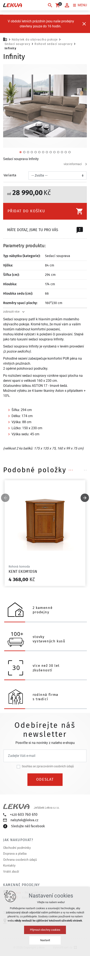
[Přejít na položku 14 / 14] (69, 152)
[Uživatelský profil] (67, 5)
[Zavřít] (84, 24)
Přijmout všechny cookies (45, 929)
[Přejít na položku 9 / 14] (50, 152)
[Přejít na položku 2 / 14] (24, 152)
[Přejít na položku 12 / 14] (61, 152)
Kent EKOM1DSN (23, 571)
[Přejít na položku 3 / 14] (28, 152)
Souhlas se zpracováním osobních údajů (48, 766)
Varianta (10, 175)
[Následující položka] (85, 498)
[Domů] (6, 39)
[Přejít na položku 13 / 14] (65, 152)
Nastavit (45, 940)
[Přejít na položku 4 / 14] (31, 152)
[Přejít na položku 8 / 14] (46, 152)
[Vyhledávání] (50, 5)
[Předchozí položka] (5, 498)
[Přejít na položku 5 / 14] (35, 152)
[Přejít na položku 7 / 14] (43, 152)
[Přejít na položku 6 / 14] (39, 152)
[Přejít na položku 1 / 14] (20, 152)
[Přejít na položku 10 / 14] (54, 152)
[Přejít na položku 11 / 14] (58, 152)
